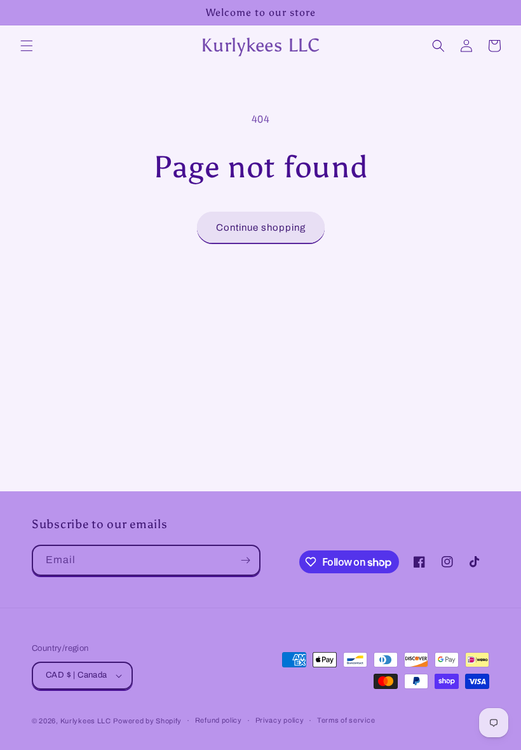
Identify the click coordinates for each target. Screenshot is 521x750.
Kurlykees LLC (85, 721)
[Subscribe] (245, 560)
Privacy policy (279, 720)
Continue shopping (261, 227)
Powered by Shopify (147, 721)
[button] (27, 46)
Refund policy (218, 720)
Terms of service (346, 720)
